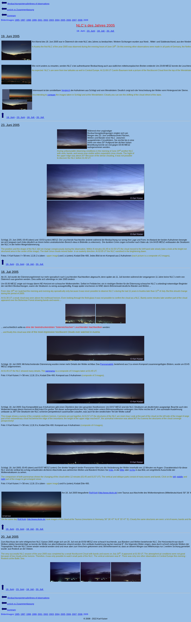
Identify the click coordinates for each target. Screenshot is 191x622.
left (174, 477)
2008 (80, 20)
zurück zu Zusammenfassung (20, 10)
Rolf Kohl (93, 493)
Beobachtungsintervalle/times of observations (28, 4)
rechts (132, 470)
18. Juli (101, 31)
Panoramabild (106, 364)
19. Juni (10, 117)
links (111, 470)
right (3, 479)
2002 (45, 20)
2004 (57, 20)
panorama (50, 371)
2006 (68, 20)
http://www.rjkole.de (108, 493)
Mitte (122, 470)
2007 (74, 20)
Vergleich (65, 90)
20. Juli (111, 31)
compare (51, 95)
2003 (51, 20)
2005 (63, 20)
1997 (23, 20)
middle (180, 477)
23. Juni (91, 31)
